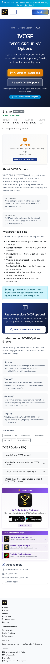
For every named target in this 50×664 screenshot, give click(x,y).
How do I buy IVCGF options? (18, 455)
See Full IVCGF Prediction (24, 159)
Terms (6, 607)
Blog (6, 613)
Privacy (6, 610)
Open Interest (23, 440)
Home (12, 27)
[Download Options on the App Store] (17, 519)
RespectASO (8, 636)
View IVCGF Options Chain (26, 329)
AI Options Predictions (27, 72)
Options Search (25, 27)
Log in (40, 12)
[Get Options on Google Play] (34, 519)
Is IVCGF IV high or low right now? (20, 471)
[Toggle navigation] (13, 12)
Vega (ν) (8, 413)
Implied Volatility (10, 435)
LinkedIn (7, 658)
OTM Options (38, 435)
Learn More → (25, 525)
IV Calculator (11, 573)
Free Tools (7, 616)
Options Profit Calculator (16, 577)
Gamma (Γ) (9, 396)
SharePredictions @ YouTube (14, 652)
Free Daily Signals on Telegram (26, 96)
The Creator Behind (11, 655)
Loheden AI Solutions (34, 644)
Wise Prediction (9, 633)
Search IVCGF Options (26, 82)
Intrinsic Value (9, 440)
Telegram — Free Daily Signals (15, 661)
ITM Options (25, 435)
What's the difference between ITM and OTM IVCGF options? (23, 480)
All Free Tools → (12, 581)
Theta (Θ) (8, 379)
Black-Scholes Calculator (16, 569)
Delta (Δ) (8, 362)
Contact (7, 622)
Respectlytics (8, 630)
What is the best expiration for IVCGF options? (22, 463)
